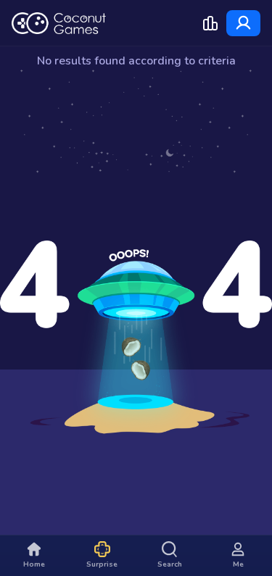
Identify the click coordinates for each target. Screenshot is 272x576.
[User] (243, 23)
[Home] (59, 23)
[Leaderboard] (210, 23)
